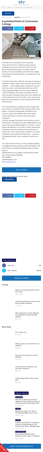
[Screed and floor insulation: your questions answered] (8, 370)
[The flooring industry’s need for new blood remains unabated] (8, 305)
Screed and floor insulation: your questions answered (26, 367)
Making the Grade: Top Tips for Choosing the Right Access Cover (26, 412)
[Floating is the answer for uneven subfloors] (8, 359)
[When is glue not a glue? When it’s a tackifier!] (8, 347)
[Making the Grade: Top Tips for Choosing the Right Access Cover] (8, 412)
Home (3, 7)
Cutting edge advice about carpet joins (26, 379)
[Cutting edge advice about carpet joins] (8, 382)
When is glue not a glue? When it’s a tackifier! (27, 344)
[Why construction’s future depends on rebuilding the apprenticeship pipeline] (8, 317)
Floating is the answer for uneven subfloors (26, 356)
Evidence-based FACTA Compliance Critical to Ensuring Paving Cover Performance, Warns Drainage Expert (27, 424)
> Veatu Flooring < (20, 431)
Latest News (19, 397)
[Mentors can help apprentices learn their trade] (8, 294)
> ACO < (18, 408)
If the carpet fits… (21, 332)
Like (40, 265)
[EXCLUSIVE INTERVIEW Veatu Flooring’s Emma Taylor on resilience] (8, 435)
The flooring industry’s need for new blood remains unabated (27, 302)
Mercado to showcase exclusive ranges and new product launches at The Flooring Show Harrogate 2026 (27, 401)
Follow (38, 270)
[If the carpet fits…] (8, 336)
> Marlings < (9, 7)
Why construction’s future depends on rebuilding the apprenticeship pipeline (27, 315)
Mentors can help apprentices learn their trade (27, 291)
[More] (38, 28)
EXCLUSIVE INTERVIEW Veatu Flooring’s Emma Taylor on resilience (27, 435)
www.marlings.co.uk (9, 162)
